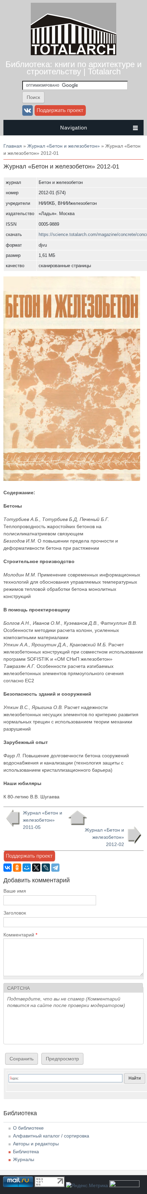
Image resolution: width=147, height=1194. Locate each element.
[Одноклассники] (17, 867)
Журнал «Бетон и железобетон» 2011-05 (42, 820)
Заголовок (14, 913)
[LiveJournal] (46, 867)
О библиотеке (28, 1128)
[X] (36, 867)
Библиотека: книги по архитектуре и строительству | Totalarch (73, 68)
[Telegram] (55, 867)
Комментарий (20, 934)
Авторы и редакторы (36, 1143)
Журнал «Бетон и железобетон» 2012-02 (104, 837)
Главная (12, 146)
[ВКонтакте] (7, 867)
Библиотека (26, 1151)
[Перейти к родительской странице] (77, 817)
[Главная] (73, 53)
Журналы (23, 1159)
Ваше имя (14, 891)
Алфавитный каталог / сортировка (51, 1136)
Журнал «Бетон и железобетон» (63, 146)
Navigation (73, 127)
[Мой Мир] (27, 867)
